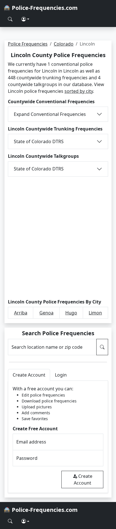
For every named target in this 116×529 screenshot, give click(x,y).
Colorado (63, 44)
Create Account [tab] (29, 375)
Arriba (20, 313)
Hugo (71, 313)
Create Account (83, 479)
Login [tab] (61, 375)
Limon (95, 313)
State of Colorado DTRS (39, 141)
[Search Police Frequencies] (10, 19)
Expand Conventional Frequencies (50, 114)
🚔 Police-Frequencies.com (40, 8)
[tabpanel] (58, 437)
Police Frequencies (28, 44)
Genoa (46, 313)
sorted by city (78, 91)
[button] (25, 19)
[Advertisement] (58, 237)
